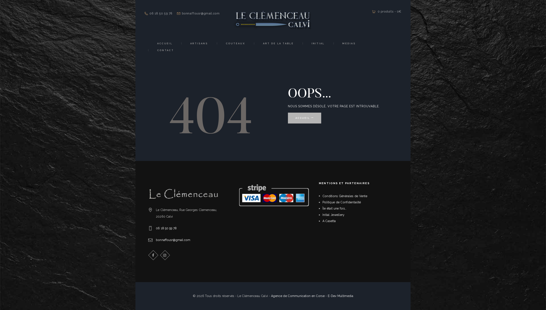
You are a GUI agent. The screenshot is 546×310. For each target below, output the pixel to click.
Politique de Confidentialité (341, 202)
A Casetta (329, 221)
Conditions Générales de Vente (344, 196)
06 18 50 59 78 (166, 228)
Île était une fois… (334, 208)
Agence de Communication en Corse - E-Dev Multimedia (312, 296)
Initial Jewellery (333, 215)
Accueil (302, 118)
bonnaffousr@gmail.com (173, 240)
